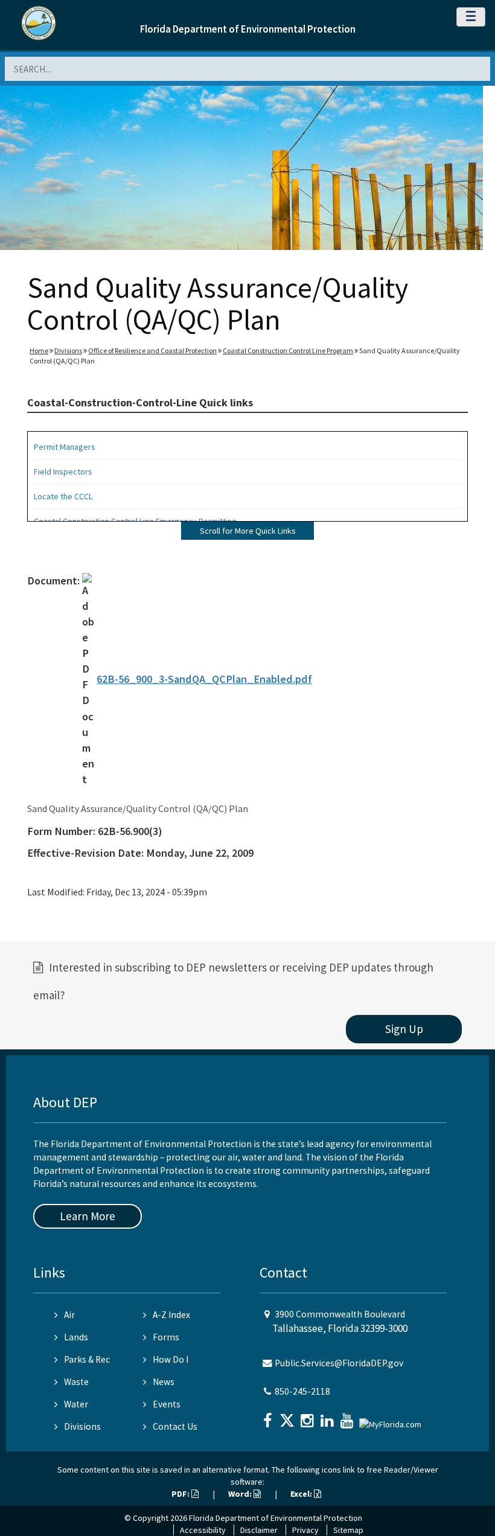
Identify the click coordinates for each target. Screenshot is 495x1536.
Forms (166, 1337)
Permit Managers (64, 446)
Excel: (302, 1493)
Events (166, 1404)
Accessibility (203, 1530)
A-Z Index (171, 1314)
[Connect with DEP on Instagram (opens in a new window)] (308, 1416)
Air (69, 1314)
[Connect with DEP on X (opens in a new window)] (288, 1416)
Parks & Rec (87, 1359)
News (163, 1381)
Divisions (68, 350)
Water (76, 1404)
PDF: (181, 1493)
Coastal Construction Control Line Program (288, 350)
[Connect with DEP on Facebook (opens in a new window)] (269, 1416)
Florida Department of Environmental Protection (248, 29)
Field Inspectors (63, 471)
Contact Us (175, 1426)
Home (39, 350)
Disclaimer (259, 1530)
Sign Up (404, 1029)
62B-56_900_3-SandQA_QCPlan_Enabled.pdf (204, 679)
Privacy (305, 1530)
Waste (76, 1381)
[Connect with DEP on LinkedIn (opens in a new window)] (328, 1416)
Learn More (87, 1216)
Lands (76, 1337)
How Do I (170, 1359)
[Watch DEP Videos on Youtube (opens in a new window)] (348, 1416)
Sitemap (348, 1530)
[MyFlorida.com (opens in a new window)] (391, 1419)
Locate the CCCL (63, 496)
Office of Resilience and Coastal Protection (152, 350)
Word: (241, 1493)
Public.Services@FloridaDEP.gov (339, 1363)
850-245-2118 (302, 1391)
